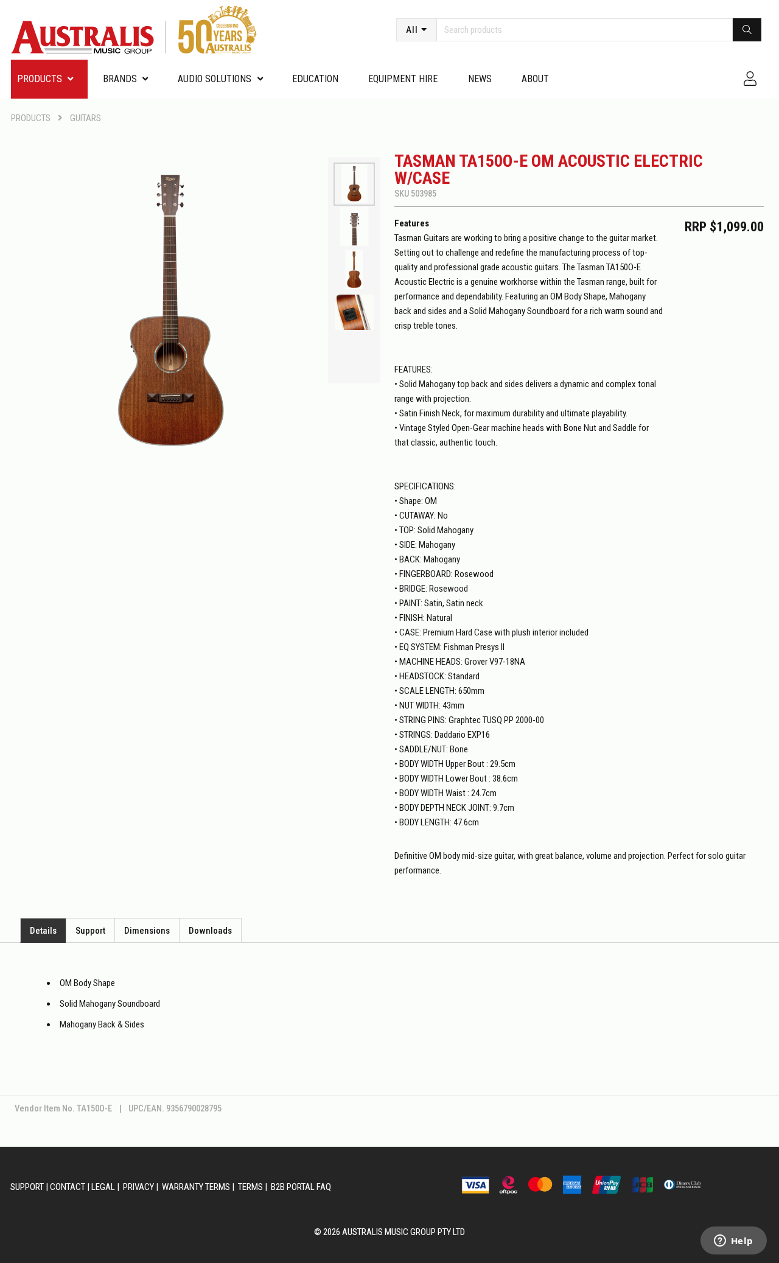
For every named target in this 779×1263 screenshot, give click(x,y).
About (535, 79)
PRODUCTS (39, 79)
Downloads (210, 930)
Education (315, 79)
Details (43, 930)
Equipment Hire (403, 79)
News (480, 79)
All (412, 29)
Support (90, 930)
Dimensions (147, 930)
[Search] (747, 29)
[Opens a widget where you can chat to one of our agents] (733, 1241)
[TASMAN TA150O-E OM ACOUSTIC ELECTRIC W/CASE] (169, 306)
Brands (120, 79)
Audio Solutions (214, 79)
